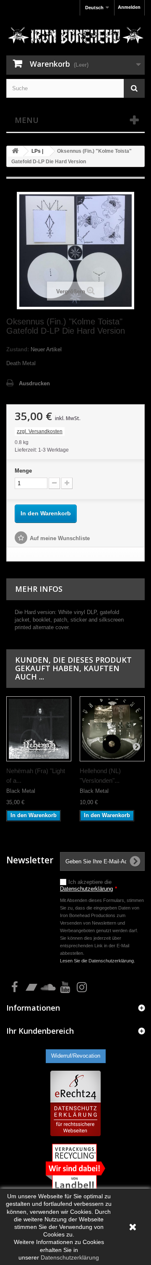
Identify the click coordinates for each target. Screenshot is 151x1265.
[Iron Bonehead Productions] (75, 36)
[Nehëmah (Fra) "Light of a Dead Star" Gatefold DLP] (38, 728)
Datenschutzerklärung (86, 889)
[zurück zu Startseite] (15, 151)
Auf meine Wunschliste (60, 538)
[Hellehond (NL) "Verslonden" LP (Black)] (112, 728)
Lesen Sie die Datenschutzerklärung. (97, 960)
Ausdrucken (34, 383)
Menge (23, 471)
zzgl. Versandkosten (39, 431)
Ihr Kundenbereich (40, 1031)
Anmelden (129, 7)
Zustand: (17, 349)
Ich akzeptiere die (88, 885)
